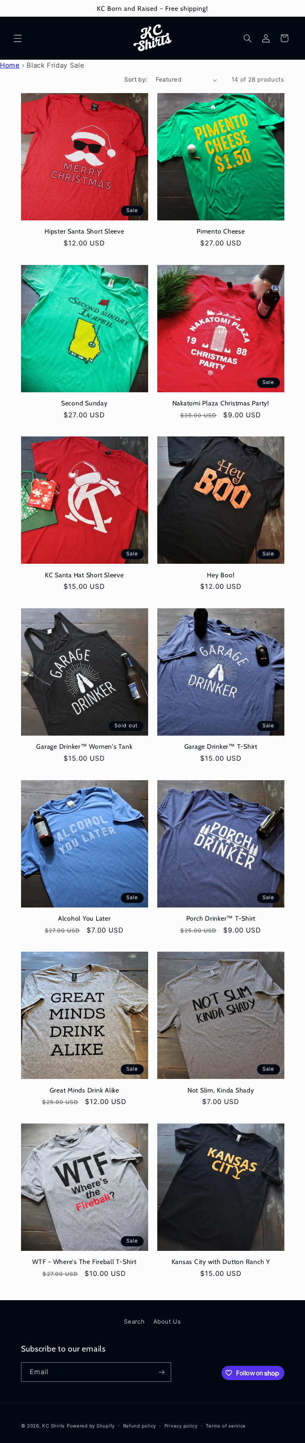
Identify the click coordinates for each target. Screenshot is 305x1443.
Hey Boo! (220, 575)
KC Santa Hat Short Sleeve (84, 575)
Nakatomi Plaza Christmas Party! (220, 403)
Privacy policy (181, 1426)
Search (134, 1321)
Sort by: (135, 79)
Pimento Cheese (221, 231)
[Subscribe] (161, 1372)
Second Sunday (84, 403)
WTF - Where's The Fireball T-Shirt (84, 1262)
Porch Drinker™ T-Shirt (221, 918)
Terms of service (226, 1426)
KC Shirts (53, 1426)
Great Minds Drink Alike (84, 1090)
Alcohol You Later (84, 918)
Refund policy (139, 1426)
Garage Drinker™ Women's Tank (84, 746)
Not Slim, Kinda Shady (220, 1090)
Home (10, 65)
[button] (17, 38)
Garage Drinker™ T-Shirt (220, 746)
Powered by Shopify (91, 1426)
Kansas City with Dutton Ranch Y (221, 1262)
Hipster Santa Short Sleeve (84, 231)
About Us (167, 1321)
